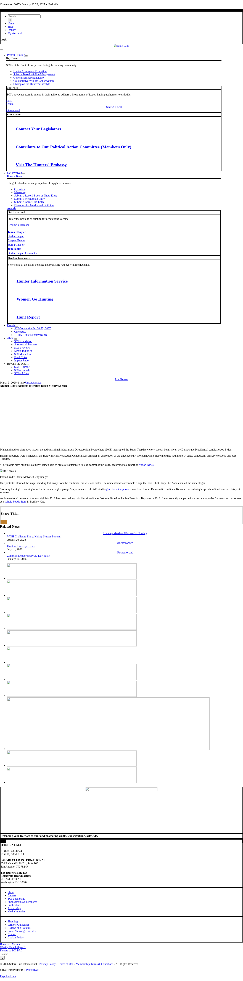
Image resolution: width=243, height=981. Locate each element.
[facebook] (1, 841)
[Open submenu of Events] (16, 326)
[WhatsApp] (5, 522)
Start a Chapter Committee (22, 253)
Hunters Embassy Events (21, 546)
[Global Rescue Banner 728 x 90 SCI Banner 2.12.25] (72, 628)
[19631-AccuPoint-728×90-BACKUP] (72, 765)
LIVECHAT (31, 970)
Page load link (8, 976)
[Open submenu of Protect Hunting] (26, 55)
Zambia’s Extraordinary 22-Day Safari (28, 555)
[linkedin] (5, 841)
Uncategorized (33, 382)
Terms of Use (65, 964)
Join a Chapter (17, 232)
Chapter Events (16, 240)
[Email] (6, 522)
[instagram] (3, 841)
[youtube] (4, 841)
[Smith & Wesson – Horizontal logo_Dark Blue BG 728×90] (72, 695)
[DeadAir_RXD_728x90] (72, 595)
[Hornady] (72, 645)
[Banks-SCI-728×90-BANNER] (72, 578)
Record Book (14, 176)
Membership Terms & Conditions (94, 964)
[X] (2, 522)
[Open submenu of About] (15, 339)
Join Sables (14, 248)
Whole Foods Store (15, 501)
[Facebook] (1, 522)
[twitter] (2, 841)
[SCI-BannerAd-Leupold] (71, 662)
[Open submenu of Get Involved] (23, 173)
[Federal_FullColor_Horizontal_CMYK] (72, 612)
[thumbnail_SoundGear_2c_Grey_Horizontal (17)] (108, 748)
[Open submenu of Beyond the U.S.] (27, 364)
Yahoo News (146, 464)
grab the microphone (117, 489)
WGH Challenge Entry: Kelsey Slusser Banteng (34, 536)
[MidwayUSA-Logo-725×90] (72, 678)
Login (4, 39)
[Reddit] (3, 522)
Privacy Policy (47, 964)
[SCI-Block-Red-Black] (121, 45)
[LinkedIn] (4, 522)
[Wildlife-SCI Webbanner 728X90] (72, 782)
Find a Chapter (16, 236)
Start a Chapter (16, 244)
